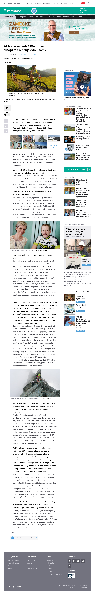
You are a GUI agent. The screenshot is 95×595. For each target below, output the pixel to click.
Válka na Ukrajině (13, 560)
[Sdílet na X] (6, 126)
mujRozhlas (46, 3)
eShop (9, 569)
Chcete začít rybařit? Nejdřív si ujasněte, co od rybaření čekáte (83, 157)
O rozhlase (64, 3)
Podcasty (30, 566)
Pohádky (69, 82)
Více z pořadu (70, 177)
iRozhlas (30, 3)
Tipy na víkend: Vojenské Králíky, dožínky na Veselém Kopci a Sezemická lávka (83, 129)
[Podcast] (5, 114)
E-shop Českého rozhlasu (75, 224)
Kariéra (50, 569)
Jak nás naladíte (53, 560)
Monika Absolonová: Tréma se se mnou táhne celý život (83, 213)
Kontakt (50, 571)
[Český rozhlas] (12, 3)
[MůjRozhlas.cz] (7, 62)
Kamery (81, 12)
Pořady (31, 17)
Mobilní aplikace (33, 569)
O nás (73, 17)
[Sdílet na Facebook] (6, 121)
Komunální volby (13, 563)
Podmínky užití (76, 585)
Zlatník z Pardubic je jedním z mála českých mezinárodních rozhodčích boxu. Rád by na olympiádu (83, 115)
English (85, 585)
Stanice (55, 3)
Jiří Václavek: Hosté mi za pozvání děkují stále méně (82, 203)
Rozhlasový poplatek (55, 574)
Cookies (57, 585)
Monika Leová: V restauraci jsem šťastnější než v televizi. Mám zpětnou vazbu (83, 192)
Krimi (68, 79)
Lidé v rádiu (51, 566)
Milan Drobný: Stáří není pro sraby (81, 182)
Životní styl (8, 17)
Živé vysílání (70, 89)
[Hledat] (88, 3)
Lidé (59, 17)
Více (81, 17)
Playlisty (51, 17)
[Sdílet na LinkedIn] (6, 131)
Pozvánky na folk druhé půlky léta (83, 138)
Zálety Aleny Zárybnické (27, 54)
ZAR (16, 532)
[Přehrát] (7, 108)
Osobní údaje (66, 585)
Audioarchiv (83, 10)
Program (38, 3)
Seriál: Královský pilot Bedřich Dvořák (83, 147)
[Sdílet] (8, 114)
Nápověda (51, 563)
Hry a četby (69, 76)
